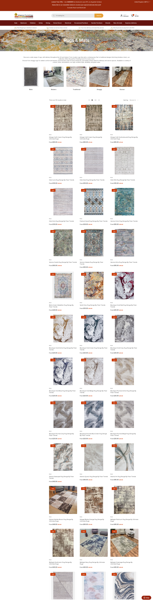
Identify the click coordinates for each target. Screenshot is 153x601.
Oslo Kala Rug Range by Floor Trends (92, 180)
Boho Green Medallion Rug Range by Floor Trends (61, 306)
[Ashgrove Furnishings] (24, 15)
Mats (31, 89)
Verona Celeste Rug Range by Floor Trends (91, 263)
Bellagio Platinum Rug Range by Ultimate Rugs (124, 520)
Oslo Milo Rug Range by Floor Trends (122, 180)
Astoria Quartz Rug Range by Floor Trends (94, 476)
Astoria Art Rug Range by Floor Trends (123, 476)
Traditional (76, 89)
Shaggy (99, 89)
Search (99, 15)
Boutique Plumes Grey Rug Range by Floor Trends (61, 434)
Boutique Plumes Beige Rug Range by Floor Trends (123, 434)
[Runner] (122, 77)
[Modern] (54, 77)
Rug (50, 134)
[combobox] (77, 16)
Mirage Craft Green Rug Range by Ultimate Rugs (91, 138)
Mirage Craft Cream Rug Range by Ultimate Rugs (60, 138)
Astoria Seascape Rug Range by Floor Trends (61, 477)
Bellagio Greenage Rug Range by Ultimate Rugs (121, 563)
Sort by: (125, 100)
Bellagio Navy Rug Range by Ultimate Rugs (92, 563)
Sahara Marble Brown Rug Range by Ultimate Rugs (61, 520)
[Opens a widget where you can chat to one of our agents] (146, 598)
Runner (122, 89)
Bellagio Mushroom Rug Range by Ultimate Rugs (60, 563)
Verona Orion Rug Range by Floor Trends (124, 221)
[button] (75, 107)
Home (16, 32)
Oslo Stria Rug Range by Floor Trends (61, 221)
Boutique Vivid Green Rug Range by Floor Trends (93, 349)
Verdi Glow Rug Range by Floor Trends (92, 305)
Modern (53, 89)
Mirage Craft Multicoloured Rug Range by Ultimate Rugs (124, 138)
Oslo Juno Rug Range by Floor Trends (61, 180)
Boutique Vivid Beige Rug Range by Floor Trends (93, 391)
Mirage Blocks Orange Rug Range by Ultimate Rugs (92, 520)
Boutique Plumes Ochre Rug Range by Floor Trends (123, 391)
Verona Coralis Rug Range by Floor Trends (63, 262)
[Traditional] (76, 77)
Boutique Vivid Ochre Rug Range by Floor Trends (63, 349)
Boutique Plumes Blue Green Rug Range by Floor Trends (93, 434)
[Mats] (31, 77)
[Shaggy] (99, 77)
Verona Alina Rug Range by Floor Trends (123, 262)
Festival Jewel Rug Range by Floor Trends (93, 221)
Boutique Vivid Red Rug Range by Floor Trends (123, 306)
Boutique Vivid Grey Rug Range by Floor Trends (123, 349)
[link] (23, 23)
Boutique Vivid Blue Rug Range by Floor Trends (62, 391)
